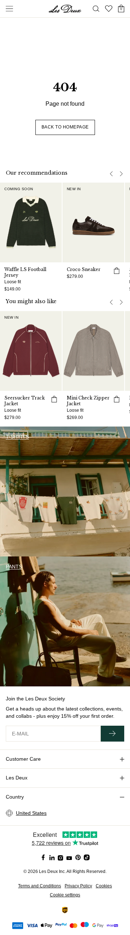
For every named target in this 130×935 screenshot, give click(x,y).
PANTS (14, 566)
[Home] (65, 9)
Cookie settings (65, 894)
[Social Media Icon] (43, 857)
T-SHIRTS (17, 437)
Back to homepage (65, 127)
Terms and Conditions (39, 885)
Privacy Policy (78, 885)
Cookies (104, 885)
